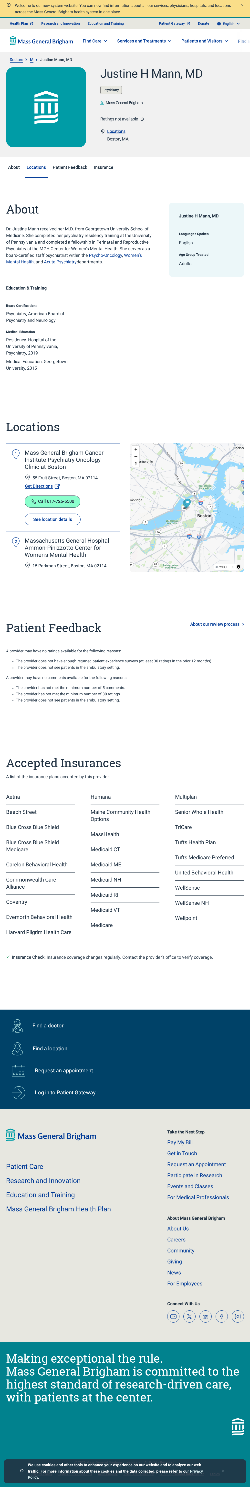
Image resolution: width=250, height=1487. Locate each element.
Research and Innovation (60, 23)
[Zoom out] (135, 456)
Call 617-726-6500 (56, 501)
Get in (182, 1153)
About (178, 1229)
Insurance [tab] (103, 167)
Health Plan (19, 23)
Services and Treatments (141, 40)
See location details (52, 519)
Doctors (16, 59)
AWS (222, 567)
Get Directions (39, 486)
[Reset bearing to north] (135, 463)
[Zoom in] (135, 449)
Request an (196, 1164)
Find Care (92, 40)
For (184, 1284)
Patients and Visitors (201, 40)
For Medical (198, 1197)
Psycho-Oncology (105, 255)
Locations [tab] (36, 167)
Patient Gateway (172, 23)
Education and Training (106, 23)
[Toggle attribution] (238, 567)
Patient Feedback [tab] (70, 167)
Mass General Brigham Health (58, 1209)
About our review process (215, 624)
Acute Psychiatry (60, 261)
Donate (203, 23)
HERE (230, 567)
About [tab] (14, 167)
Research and (43, 1181)
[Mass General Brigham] (41, 40)
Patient (24, 1167)
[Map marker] (187, 504)
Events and (190, 1186)
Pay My (180, 1142)
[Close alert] (241, 6)
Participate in (194, 1175)
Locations (116, 131)
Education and (40, 1195)
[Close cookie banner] (223, 1471)
